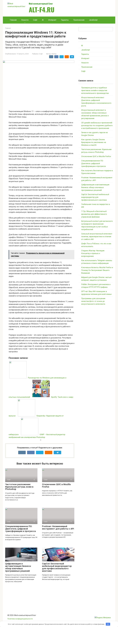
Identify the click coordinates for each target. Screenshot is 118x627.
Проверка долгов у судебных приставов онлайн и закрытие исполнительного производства (95, 90)
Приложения (78, 20)
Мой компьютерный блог (41, 3)
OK (108, 624)
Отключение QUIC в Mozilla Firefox (56, 485)
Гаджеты (65, 20)
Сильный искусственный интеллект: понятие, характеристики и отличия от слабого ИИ (96, 236)
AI (43, 20)
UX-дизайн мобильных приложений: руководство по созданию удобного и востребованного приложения (97, 125)
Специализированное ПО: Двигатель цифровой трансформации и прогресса (20, 528)
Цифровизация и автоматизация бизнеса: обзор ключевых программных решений (18, 567)
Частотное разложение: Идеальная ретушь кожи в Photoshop (19, 487)
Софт (35, 20)
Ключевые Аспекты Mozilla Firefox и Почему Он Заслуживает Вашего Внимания (97, 270)
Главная (13, 20)
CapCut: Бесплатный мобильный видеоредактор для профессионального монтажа (57, 567)
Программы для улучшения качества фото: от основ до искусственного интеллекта (93, 301)
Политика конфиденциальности (20, 619)
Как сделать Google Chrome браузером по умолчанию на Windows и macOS (93, 142)
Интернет (52, 20)
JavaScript (93, 20)
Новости (24, 20)
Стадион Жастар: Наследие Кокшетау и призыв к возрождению (92, 253)
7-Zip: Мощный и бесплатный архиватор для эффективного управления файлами (94, 214)
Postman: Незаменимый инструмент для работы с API (58, 527)
